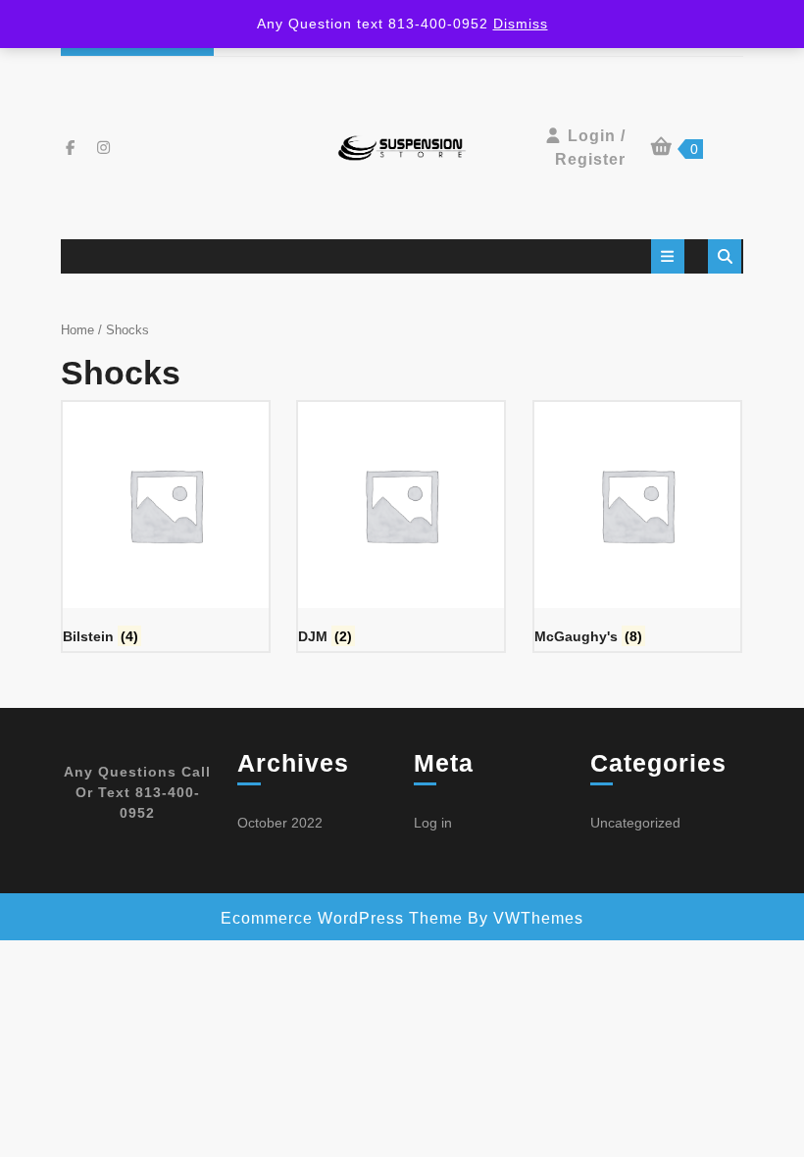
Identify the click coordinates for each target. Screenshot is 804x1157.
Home (77, 330)
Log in (433, 822)
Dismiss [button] (520, 23)
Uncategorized (635, 822)
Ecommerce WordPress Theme (342, 918)
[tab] (667, 256)
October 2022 (280, 822)
